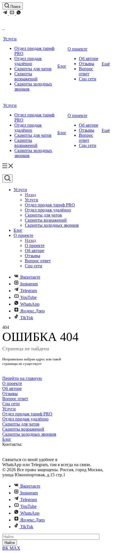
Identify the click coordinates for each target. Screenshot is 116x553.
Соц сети (87, 78)
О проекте (77, 49)
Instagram (29, 283)
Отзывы (86, 63)
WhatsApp (29, 304)
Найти (10, 543)
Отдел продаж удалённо (28, 61)
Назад (30, 194)
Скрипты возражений (25, 76)
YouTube (28, 297)
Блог (61, 66)
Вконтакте (30, 277)
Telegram (28, 290)
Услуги (10, 38)
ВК (6, 548)
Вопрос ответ (86, 71)
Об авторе (88, 58)
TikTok (26, 317)
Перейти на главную (22, 378)
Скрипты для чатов (33, 68)
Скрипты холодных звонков (29, 434)
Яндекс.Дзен (32, 311)
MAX (15, 548)
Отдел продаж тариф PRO (27, 413)
